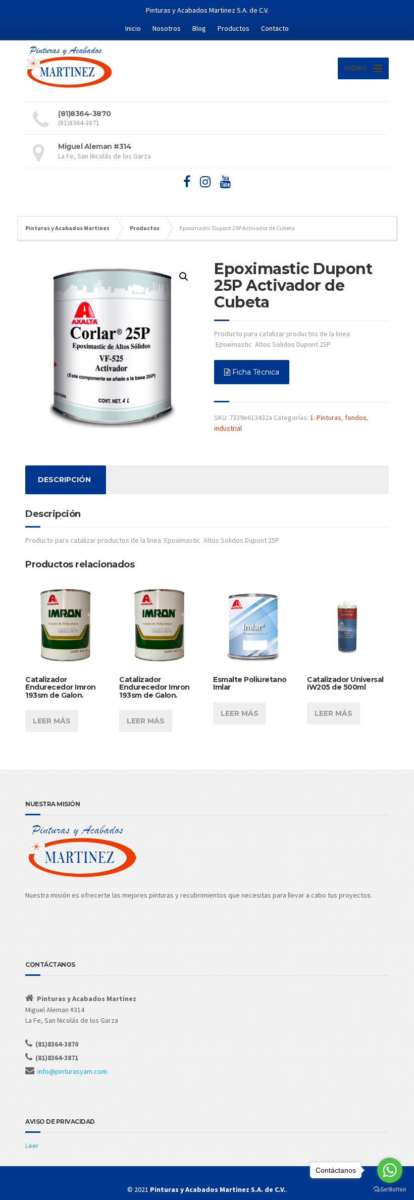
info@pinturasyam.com (72, 1071)
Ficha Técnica (254, 372)
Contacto (275, 28)
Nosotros (166, 28)
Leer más (52, 720)
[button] (184, 277)
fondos (356, 417)
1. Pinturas (325, 417)
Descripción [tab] (64, 479)
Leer (32, 1145)
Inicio (133, 28)
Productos (233, 28)
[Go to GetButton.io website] (390, 1189)
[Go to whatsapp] (389, 1170)
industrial (228, 428)
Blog (199, 28)
